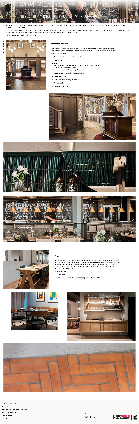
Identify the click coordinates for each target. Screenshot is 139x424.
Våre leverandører (7, 415)
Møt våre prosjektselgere (9, 412)
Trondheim (24, 409)
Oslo (14, 409)
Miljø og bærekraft (7, 418)
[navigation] (131, 5)
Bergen (18, 409)
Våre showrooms (7, 409)
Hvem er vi (5, 406)
